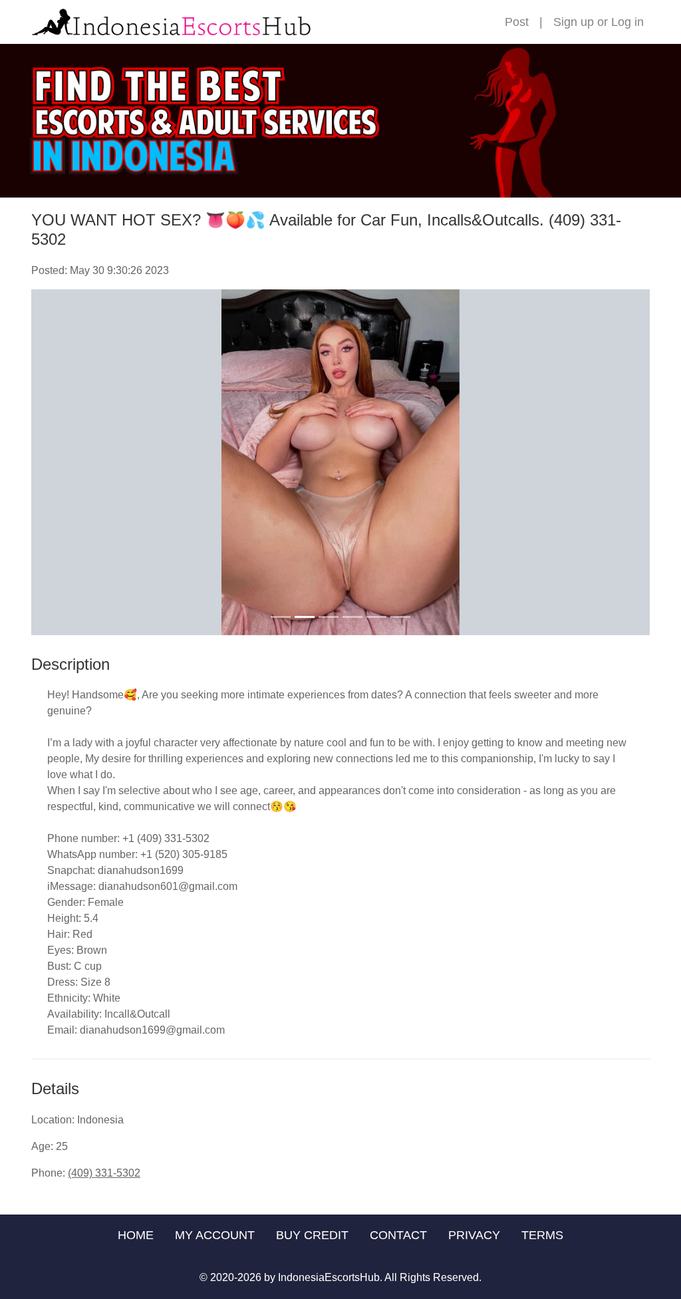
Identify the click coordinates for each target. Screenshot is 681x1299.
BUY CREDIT (312, 1235)
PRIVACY (474, 1235)
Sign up (573, 22)
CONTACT (398, 1235)
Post (517, 22)
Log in (627, 22)
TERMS (542, 1235)
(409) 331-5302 (104, 1173)
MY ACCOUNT (215, 1235)
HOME (136, 1235)
